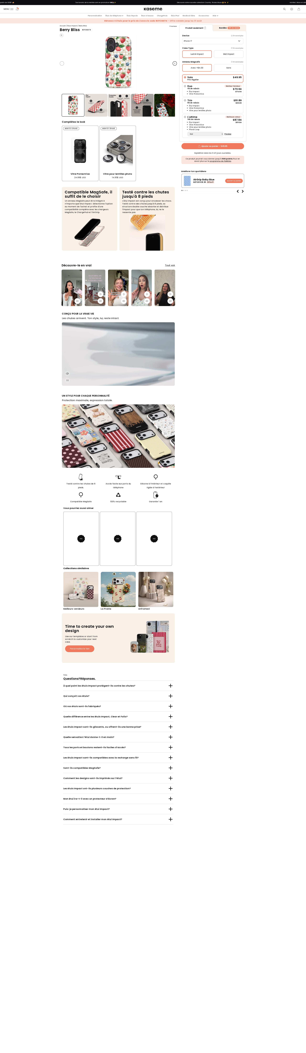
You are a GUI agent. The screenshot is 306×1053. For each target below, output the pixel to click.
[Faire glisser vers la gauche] (62, 63)
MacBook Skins (189, 16)
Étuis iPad (175, 16)
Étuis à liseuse (147, 16)
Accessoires (204, 16)
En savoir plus (238, 36)
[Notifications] (17, 9)
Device (185, 35)
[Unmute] (77, 301)
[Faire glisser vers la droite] (175, 63)
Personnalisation (95, 16)
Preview (227, 134)
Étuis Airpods (132, 16)
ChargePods (162, 16)
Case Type (187, 48)
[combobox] (212, 41)
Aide (214, 16)
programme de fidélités (220, 161)
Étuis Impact (72, 26)
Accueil (63, 26)
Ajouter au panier (234, 181)
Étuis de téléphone (114, 16)
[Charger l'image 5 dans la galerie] (165, 105)
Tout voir (170, 265)
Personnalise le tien (80, 648)
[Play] (100, 294)
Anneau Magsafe (191, 61)
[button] (284, 9)
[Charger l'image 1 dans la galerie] (73, 105)
